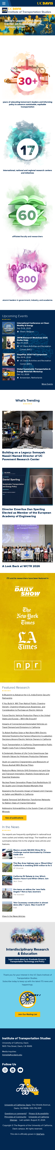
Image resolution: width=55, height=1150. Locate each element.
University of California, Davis (17, 1104)
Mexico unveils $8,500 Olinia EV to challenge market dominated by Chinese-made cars (32, 852)
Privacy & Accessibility (39, 1113)
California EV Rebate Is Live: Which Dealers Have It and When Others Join (30, 877)
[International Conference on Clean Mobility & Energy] (8, 327)
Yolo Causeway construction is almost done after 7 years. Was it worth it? (30, 903)
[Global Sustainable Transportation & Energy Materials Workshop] (8, 374)
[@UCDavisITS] (20, 1070)
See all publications (14, 817)
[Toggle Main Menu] (4, 3)
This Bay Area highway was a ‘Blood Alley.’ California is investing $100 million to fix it (33, 864)
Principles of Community (15, 1116)
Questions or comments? (16, 1113)
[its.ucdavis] (5, 1070)
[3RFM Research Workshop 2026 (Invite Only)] (8, 342)
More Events (47, 384)
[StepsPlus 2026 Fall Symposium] (8, 359)
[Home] (26, 10)
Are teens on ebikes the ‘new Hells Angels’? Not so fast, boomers (29, 890)
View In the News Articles (13, 916)
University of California (39, 1116)
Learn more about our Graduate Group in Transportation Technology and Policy (27, 960)
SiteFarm (40, 1134)
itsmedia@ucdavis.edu (12, 1054)
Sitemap (13, 1120)
